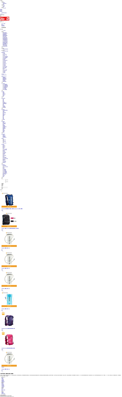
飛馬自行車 (4, 162)
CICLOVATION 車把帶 (5, 56)
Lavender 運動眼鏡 (5, 171)
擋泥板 (3, 131)
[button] (61, 4)
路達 (3, 176)
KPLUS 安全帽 (4, 170)
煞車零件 (4, 130)
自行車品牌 (3, 144)
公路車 (3, 92)
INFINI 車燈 (4, 62)
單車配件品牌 (3, 52)
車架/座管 (4, 127)
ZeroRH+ (4, 175)
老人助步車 (4, 80)
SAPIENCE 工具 (4, 70)
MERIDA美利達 (4, 157)
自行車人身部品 (3, 98)
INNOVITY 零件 (4, 63)
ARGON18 (4, 145)
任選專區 (3, 138)
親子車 (3, 95)
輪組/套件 (4, 125)
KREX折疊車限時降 (5, 33)
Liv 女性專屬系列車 (5, 87)
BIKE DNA (4, 146)
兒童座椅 (4, 119)
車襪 (3, 101)
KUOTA (4, 156)
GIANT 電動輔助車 (5, 84)
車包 (3, 116)
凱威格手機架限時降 (5, 35)
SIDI (3, 174)
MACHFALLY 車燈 (5, 66)
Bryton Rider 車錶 (5, 54)
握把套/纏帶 (4, 128)
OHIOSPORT (4, 173)
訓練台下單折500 (5, 32)
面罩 (3, 104)
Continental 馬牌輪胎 (5, 57)
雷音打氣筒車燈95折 (5, 38)
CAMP (3, 148)
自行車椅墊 (4, 123)
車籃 (3, 118)
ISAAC (3, 154)
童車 (3, 96)
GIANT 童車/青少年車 (5, 86)
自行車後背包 (4, 107)
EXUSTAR (4, 59)
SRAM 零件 (4, 71)
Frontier (3, 168)
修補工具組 (4, 135)
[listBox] (61, 189)
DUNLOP (4, 151)
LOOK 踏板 (4, 65)
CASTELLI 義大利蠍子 (5, 166)
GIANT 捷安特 (3, 83)
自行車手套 (4, 106)
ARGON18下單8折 (5, 45)
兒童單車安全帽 (4, 103)
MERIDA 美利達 (4, 172)
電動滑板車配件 (4, 78)
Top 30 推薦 (4, 30)
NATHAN (4, 68)
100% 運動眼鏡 (4, 165)
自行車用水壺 (4, 112)
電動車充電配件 (4, 81)
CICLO (3, 167)
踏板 (3, 124)
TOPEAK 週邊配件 (5, 89)
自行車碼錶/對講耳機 (5, 110)
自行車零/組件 (3, 121)
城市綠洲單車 (4, 141)
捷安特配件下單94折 (5, 42)
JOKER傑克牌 (4, 155)
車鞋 (3, 100)
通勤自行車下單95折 (5, 44)
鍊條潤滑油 (4, 136)
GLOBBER (4, 153)
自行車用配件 (3, 109)
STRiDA (4, 160)
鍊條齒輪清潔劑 (4, 137)
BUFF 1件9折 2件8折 (5, 41)
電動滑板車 (4, 77)
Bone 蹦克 (4, 53)
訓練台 (3, 122)
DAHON (4, 150)
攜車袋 (3, 115)
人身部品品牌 (3, 164)
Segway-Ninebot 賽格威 (5, 158)
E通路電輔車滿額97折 (5, 39)
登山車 (3, 94)
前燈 (3, 113)
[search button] (0, 22)
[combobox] (61, 21)
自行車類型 (3, 91)
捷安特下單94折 (4, 36)
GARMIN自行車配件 (5, 60)
